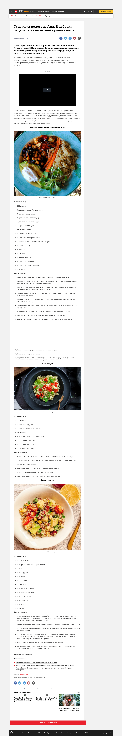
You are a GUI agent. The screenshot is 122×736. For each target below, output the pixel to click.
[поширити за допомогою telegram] (70, 38)
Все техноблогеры (66, 733)
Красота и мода (20, 16)
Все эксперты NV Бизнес (83, 733)
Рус (89, 11)
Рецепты (30, 677)
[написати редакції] (74, 38)
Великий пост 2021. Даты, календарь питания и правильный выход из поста (45, 665)
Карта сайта (20, 733)
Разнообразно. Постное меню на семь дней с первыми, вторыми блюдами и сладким (44, 669)
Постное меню (22, 677)
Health (28, 16)
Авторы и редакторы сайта (103, 733)
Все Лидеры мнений (50, 733)
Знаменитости (59, 16)
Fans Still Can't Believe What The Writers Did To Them (46, 699)
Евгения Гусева (23, 674)
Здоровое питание (39, 677)
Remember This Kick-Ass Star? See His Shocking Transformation (23, 700)
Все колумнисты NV (34, 733)
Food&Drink (40, 16)
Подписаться (106, 11)
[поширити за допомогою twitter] (65, 38)
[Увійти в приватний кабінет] (96, 11)
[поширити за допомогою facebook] (61, 38)
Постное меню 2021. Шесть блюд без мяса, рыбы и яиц (36, 663)
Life (11, 16)
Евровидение (49, 16)
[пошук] (85, 11)
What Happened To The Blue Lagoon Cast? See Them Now (69, 709)
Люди (33, 16)
